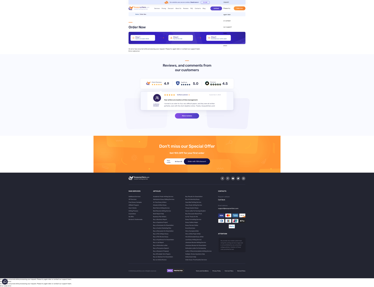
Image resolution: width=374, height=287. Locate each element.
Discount (171, 8)
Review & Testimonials (135, 219)
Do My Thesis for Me (191, 216)
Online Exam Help (190, 257)
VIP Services (132, 199)
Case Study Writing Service (193, 205)
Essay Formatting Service (193, 219)
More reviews (187, 116)
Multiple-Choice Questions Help (195, 254)
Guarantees (132, 214)
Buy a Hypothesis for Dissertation (163, 239)
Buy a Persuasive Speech (161, 248)
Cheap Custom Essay (191, 208)
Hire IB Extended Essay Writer (194, 237)
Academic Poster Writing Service (163, 196)
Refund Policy (241, 271)
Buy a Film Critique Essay (160, 234)
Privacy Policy (216, 271)
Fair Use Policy (229, 271)
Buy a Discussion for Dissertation (163, 231)
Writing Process (133, 211)
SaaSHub (184, 82)
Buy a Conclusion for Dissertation (163, 225)
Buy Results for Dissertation (193, 196)
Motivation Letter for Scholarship (195, 248)
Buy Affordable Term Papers (161, 254)
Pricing (164, 8)
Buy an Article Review (160, 260)
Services (157, 8)
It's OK (205, 2)
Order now (239, 8)
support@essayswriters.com (228, 208)
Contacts (198, 8)
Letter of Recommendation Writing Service (198, 251)
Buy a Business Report (160, 219)
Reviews (185, 8)
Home (137, 14)
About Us (178, 8)
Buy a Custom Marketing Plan (162, 228)
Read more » (195, 2)
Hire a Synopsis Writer (192, 231)
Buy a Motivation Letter (160, 245)
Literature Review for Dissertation (195, 245)
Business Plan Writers (159, 216)
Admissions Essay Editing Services (163, 199)
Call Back (216, 8)
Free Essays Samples (135, 202)
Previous (144, 101)
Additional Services (134, 196)
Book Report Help (158, 214)
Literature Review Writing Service (195, 242)
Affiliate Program (134, 205)
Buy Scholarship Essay (192, 199)
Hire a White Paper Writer (193, 234)
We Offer (131, 216)
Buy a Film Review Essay (160, 237)
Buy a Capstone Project (160, 222)
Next (230, 101)
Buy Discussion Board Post (193, 214)
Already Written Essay (160, 205)
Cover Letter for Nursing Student (195, 211)
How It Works (133, 208)
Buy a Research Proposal (161, 251)
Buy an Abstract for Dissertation (163, 257)
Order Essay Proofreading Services (196, 260)
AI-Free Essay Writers (159, 202)
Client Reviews (157, 82)
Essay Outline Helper (191, 222)
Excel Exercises (190, 228)
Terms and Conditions (202, 271)
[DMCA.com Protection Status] (175, 271)
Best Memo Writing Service (161, 208)
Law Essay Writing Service (193, 239)
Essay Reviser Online (191, 225)
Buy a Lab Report (158, 242)
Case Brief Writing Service (193, 202)
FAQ (191, 8)
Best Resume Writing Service (162, 211)
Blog (204, 8)
